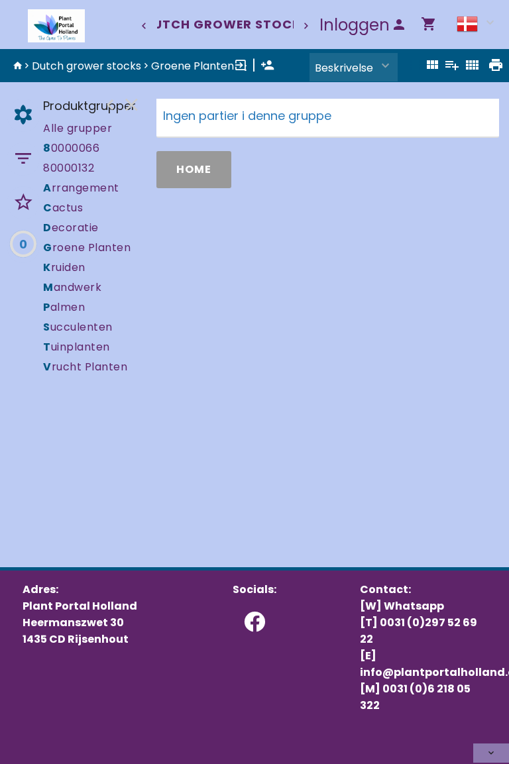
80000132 (68, 168)
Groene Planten (192, 66)
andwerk (72, 287)
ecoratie (71, 227)
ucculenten (78, 327)
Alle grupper (77, 128)
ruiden (64, 267)
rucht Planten (85, 366)
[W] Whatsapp (402, 606)
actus (63, 207)
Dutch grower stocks (226, 24)
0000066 (71, 148)
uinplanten (76, 347)
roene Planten (87, 247)
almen (64, 307)
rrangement (81, 187)
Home (193, 169)
